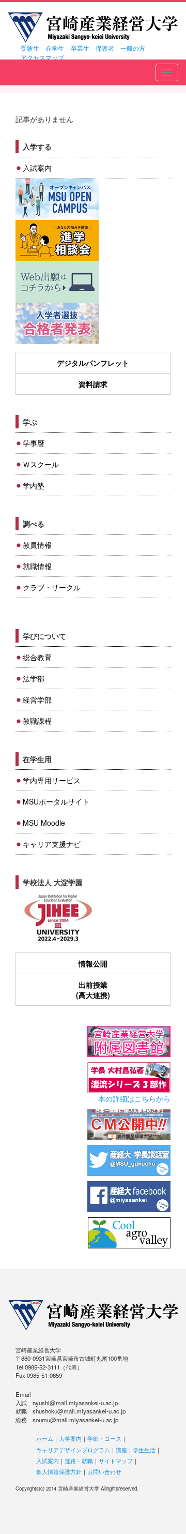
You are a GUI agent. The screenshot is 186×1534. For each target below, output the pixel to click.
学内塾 (33, 485)
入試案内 (37, 167)
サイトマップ (116, 1460)
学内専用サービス (52, 780)
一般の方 (132, 47)
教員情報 (37, 545)
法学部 (33, 678)
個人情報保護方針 (59, 1471)
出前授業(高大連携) (93, 989)
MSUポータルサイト (56, 801)
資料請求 (93, 384)
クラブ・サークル (52, 587)
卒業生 (80, 47)
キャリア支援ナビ (52, 844)
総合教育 (37, 657)
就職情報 (37, 566)
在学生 (54, 47)
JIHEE (57, 918)
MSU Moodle (44, 822)
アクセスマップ (42, 57)
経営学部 (37, 699)
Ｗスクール (41, 464)
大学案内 (70, 1438)
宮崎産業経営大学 (93, 27)
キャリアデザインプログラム (73, 1450)
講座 (121, 1450)
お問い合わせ (104, 1471)
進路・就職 (79, 1460)
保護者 (105, 47)
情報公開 (93, 963)
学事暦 (33, 443)
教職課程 (37, 721)
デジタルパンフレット (93, 363)
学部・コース (104, 1438)
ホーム (44, 1438)
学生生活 (144, 1450)
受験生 (30, 47)
